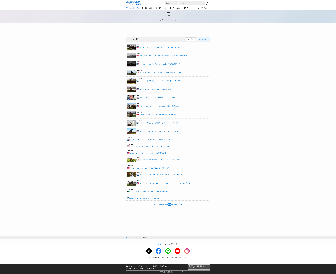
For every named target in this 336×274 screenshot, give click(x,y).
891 (175, 204)
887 (163, 204)
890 (172, 204)
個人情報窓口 (164, 266)
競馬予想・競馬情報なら (197, 267)
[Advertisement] (168, 30)
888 (166, 204)
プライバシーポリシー (144, 266)
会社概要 (128, 268)
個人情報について (131, 266)
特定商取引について (139, 268)
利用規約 (155, 266)
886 (160, 204)
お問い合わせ (150, 268)
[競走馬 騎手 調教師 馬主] (171, 3)
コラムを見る (202, 39)
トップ (128, 237)
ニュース (134, 237)
